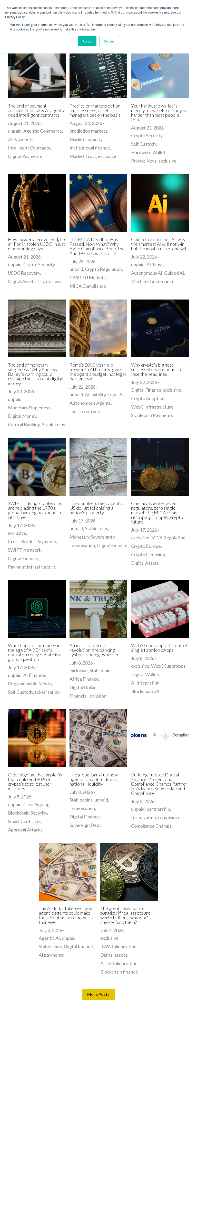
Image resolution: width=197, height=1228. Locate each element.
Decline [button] (109, 41)
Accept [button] (87, 41)
